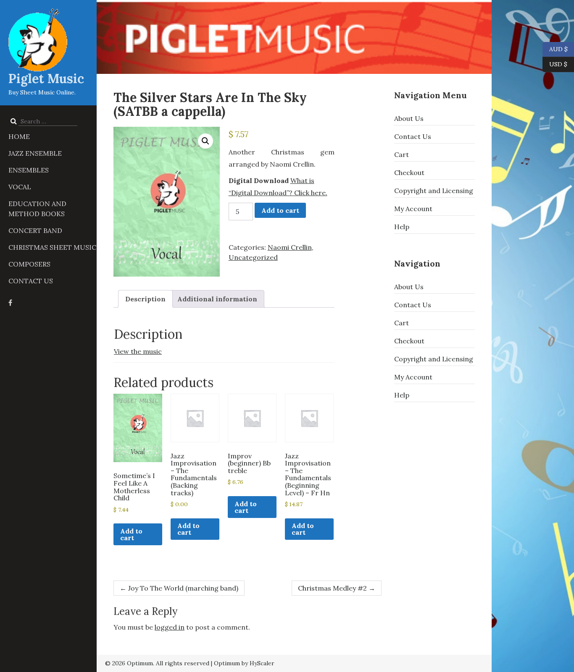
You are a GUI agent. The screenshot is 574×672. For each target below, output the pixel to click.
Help (401, 226)
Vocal (19, 187)
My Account (413, 208)
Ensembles (28, 170)
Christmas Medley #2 (336, 588)
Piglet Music (46, 78)
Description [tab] (145, 299)
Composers (29, 264)
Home (19, 136)
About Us (409, 118)
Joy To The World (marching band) (179, 588)
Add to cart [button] (131, 534)
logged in (169, 627)
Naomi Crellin (290, 247)
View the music (138, 351)
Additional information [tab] (217, 299)
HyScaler (262, 663)
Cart (401, 154)
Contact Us (30, 281)
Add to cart (280, 210)
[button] (205, 141)
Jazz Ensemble (35, 153)
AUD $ (555, 48)
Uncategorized (253, 257)
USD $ (558, 63)
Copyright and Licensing (433, 190)
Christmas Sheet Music (52, 247)
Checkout (409, 172)
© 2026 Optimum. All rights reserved (157, 663)
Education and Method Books (37, 208)
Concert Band (35, 230)
